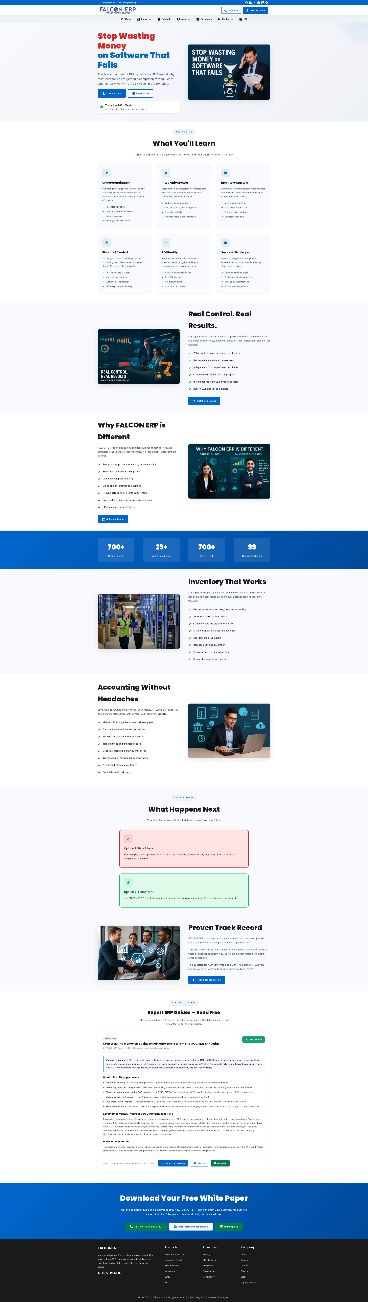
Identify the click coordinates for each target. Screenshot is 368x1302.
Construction (209, 1271)
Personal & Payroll (173, 1260)
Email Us (199, 1163)
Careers (245, 1265)
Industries (144, 19)
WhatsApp (220, 1163)
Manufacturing (172, 1265)
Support (245, 1271)
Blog (243, 1277)
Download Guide (255, 10)
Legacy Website (248, 1282)
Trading (206, 1254)
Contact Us (225, 19)
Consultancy (209, 1277)
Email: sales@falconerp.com (191, 1226)
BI (166, 1282)
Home (126, 19)
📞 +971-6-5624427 (109, 2)
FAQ (243, 19)
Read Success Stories (207, 980)
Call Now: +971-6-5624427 (146, 1226)
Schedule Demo (113, 519)
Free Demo (231, 10)
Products (164, 19)
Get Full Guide (254, 1039)
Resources (204, 19)
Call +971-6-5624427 (173, 1163)
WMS (167, 1277)
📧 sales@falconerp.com (130, 2)
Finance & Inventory (174, 1254)
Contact (244, 1260)
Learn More (140, 93)
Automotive (208, 1265)
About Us (183, 19)
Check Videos (112, 93)
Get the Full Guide (204, 401)
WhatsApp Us (228, 1226)
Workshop (170, 1271)
